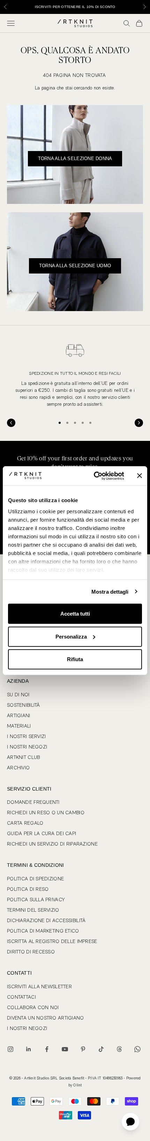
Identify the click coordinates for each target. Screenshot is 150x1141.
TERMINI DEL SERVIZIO (33, 910)
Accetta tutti (75, 614)
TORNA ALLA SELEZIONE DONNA (75, 158)
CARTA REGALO (25, 823)
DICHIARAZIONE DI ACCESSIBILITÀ (46, 920)
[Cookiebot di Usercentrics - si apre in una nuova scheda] (94, 475)
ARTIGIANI (18, 715)
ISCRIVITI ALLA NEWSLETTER (39, 986)
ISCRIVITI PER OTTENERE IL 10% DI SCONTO (75, 7)
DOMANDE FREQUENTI (33, 802)
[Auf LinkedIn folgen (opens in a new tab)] (28, 1049)
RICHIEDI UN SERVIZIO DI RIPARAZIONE (52, 844)
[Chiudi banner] (139, 475)
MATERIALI (19, 726)
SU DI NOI (18, 694)
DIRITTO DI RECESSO (31, 951)
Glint (77, 1085)
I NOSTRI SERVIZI (26, 736)
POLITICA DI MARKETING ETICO (43, 931)
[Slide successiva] (139, 423)
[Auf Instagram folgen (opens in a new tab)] (10, 1049)
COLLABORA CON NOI (33, 1007)
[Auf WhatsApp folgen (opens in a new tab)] (137, 1049)
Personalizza (71, 636)
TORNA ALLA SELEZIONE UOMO (75, 265)
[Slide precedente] (11, 423)
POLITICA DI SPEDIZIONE (35, 878)
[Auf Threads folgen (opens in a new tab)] (119, 1049)
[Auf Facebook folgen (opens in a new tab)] (46, 1049)
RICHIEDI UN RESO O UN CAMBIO (45, 812)
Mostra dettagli (110, 591)
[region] (75, 373)
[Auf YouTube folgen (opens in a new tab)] (64, 1049)
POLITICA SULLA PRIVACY (36, 899)
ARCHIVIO (18, 767)
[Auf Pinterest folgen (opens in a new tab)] (83, 1049)
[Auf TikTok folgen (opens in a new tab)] (101, 1049)
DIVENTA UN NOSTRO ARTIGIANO (45, 1018)
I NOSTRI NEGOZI (27, 747)
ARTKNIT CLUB (23, 757)
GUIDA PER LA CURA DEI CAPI (41, 833)
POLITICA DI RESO (27, 889)
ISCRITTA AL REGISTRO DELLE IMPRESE (52, 941)
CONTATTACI (21, 997)
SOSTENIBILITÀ (23, 705)
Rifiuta (75, 659)
